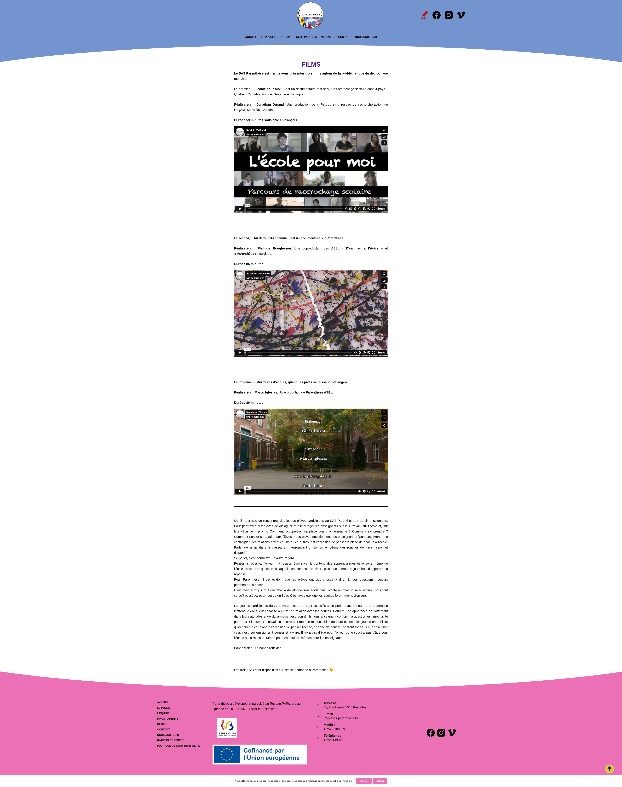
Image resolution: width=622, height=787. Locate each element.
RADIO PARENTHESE (170, 740)
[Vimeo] (461, 15)
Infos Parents (306, 37)
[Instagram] (449, 15)
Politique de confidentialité (178, 745)
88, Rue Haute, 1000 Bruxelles (345, 707)
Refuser (380, 781)
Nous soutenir (366, 37)
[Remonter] (609, 768)
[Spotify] (424, 15)
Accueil (251, 37)
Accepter (364, 781)
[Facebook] (436, 15)
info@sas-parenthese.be (341, 718)
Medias (326, 37)
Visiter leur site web (262, 709)
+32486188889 (334, 729)
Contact (344, 37)
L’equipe (286, 37)
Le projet (268, 37)
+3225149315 (333, 740)
